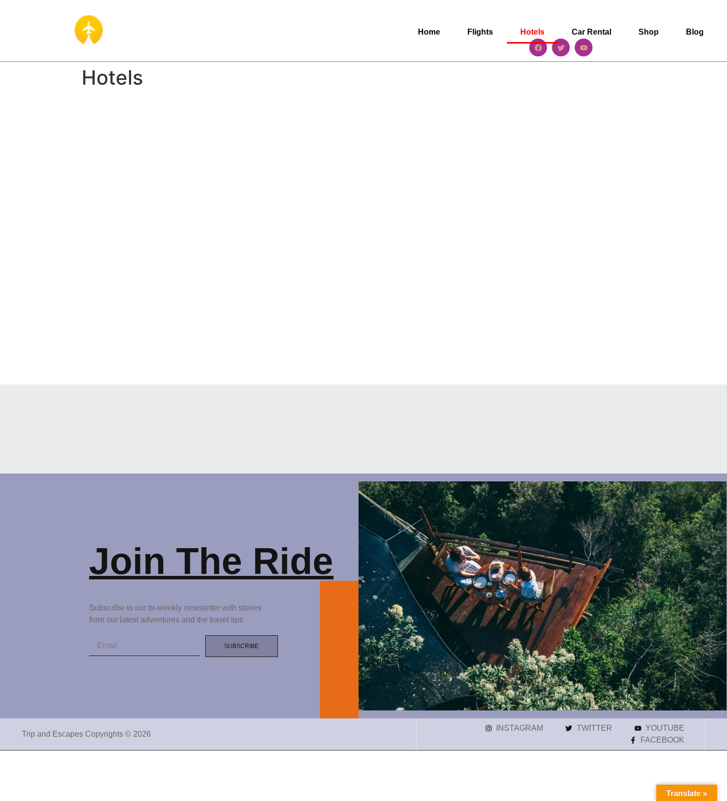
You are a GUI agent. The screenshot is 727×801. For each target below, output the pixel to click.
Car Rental (591, 32)
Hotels (532, 32)
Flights (480, 32)
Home (429, 32)
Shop (648, 32)
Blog (695, 32)
